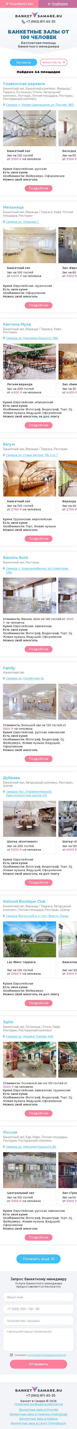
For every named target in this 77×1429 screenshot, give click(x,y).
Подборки (60, 4)
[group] (29, 136)
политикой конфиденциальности (47, 1355)
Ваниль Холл (15, 558)
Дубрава (11, 778)
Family (9, 668)
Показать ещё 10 (38, 1259)
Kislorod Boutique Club (24, 901)
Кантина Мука (17, 324)
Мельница (13, 207)
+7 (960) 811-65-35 (40, 21)
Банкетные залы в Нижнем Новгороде (39, 1414)
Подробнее (38, 188)
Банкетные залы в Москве (38, 1409)
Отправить (38, 1364)
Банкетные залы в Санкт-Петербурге (38, 1423)
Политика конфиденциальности (38, 1404)
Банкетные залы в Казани (38, 1419)
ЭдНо (8, 1022)
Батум (9, 444)
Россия (10, 1132)
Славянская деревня (24, 84)
